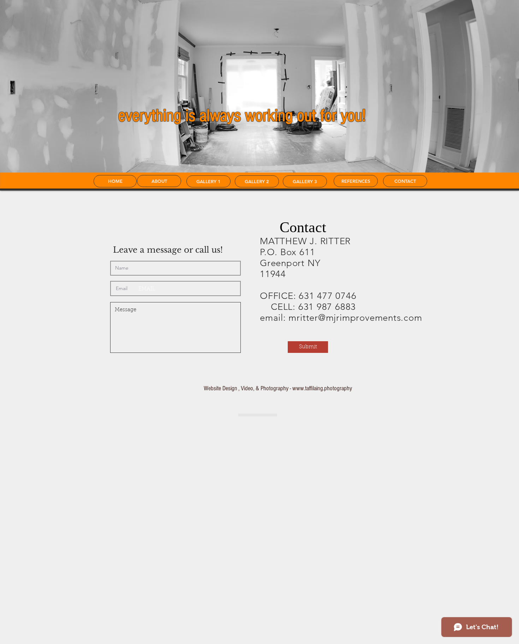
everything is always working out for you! (241, 116)
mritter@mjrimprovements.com (355, 317)
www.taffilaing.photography (322, 388)
